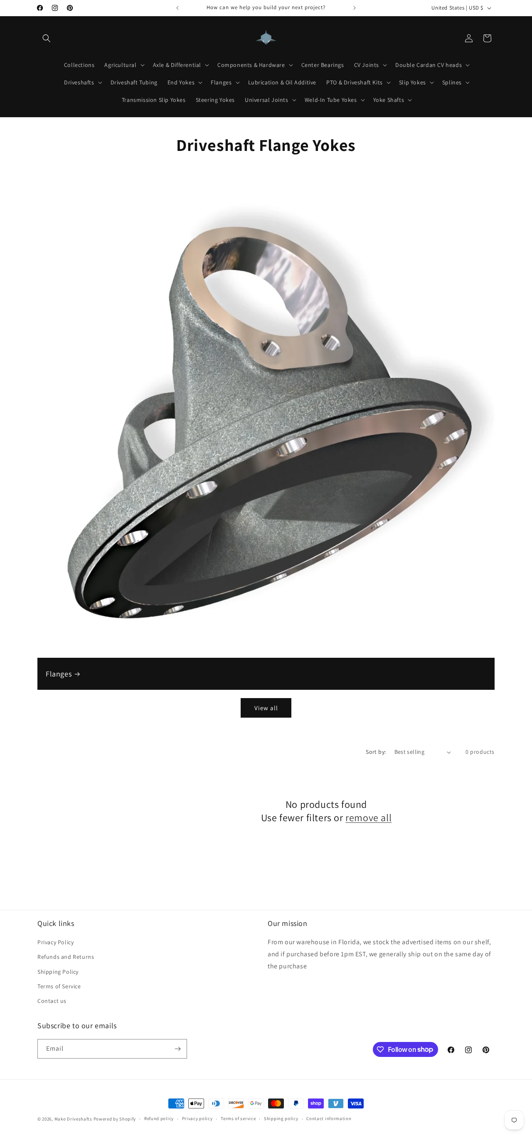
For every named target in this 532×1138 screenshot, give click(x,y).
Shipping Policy (58, 971)
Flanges (58, 674)
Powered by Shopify (115, 1119)
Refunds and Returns (65, 956)
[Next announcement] (354, 8)
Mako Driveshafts (73, 1119)
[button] (46, 38)
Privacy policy (197, 1118)
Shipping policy (281, 1118)
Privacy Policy (55, 942)
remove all (368, 817)
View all (266, 708)
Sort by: (376, 751)
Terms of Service (59, 986)
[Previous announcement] (177, 8)
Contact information (328, 1118)
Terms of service (238, 1118)
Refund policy (159, 1118)
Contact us (51, 1001)
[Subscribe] (177, 1049)
